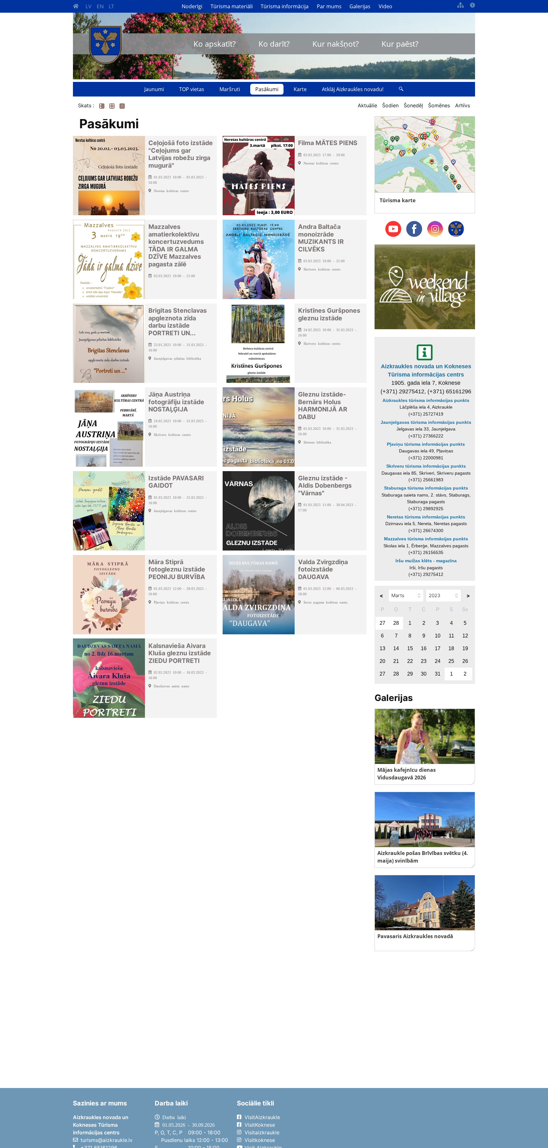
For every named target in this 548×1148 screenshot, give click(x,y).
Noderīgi (192, 6)
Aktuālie (367, 105)
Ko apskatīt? (214, 43)
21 (396, 661)
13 (382, 648)
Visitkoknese (260, 1140)
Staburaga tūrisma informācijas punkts (426, 488)
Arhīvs (462, 105)
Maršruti (229, 89)
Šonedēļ (413, 105)
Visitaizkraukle (262, 1132)
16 (424, 648)
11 (451, 635)
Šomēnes (439, 105)
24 (437, 661)
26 (465, 661)
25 (451, 661)
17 (437, 648)
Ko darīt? (274, 43)
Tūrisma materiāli (232, 6)
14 (396, 648)
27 (382, 623)
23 (424, 661)
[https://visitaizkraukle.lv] (105, 45)
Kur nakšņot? (335, 43)
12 (465, 635)
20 (382, 661)
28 (396, 623)
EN (100, 6)
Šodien (390, 105)
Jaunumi (154, 89)
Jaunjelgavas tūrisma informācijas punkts (426, 422)
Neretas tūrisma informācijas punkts (426, 516)
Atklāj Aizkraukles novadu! (352, 89)
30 (424, 674)
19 (465, 648)
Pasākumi (266, 89)
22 (410, 661)
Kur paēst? (400, 43)
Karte (300, 89)
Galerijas (359, 6)
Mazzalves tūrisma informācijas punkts (426, 538)
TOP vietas (191, 89)
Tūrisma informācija (285, 6)
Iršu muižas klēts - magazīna (426, 560)
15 (410, 648)
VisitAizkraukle (262, 1117)
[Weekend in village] (425, 286)
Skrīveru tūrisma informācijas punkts (426, 466)
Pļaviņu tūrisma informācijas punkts (426, 444)
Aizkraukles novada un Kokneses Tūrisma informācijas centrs (426, 370)
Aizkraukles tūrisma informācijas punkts (425, 400)
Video (385, 6)
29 (410, 674)
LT (111, 6)
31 (437, 674)
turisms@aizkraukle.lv (107, 1140)
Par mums (329, 6)
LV (89, 6)
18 (451, 648)
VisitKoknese (260, 1125)
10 (437, 635)
